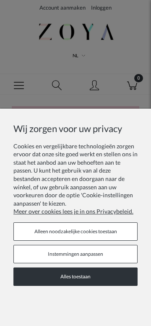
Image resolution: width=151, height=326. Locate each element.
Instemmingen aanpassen (75, 254)
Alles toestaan (75, 276)
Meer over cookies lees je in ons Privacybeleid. (73, 211)
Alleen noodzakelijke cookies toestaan (75, 231)
